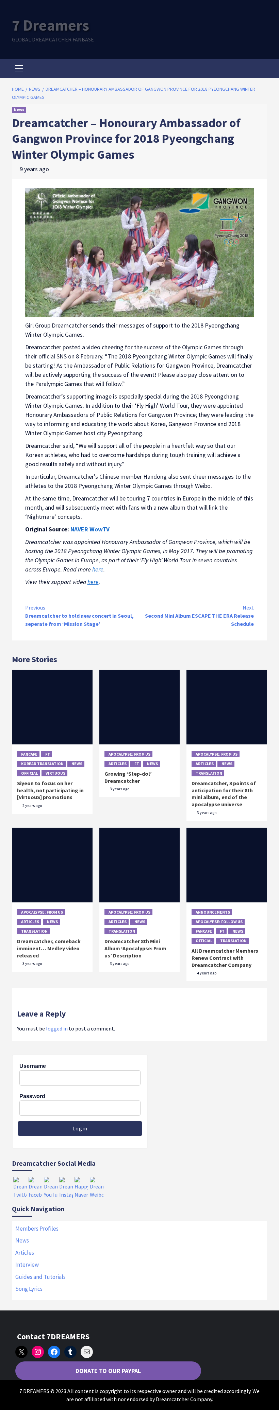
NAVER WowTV (90, 529)
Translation (209, 773)
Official (29, 773)
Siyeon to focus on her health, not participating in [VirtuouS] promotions (50, 790)
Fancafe (29, 754)
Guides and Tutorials (40, 1277)
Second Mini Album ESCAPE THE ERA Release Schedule (199, 615)
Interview (27, 1264)
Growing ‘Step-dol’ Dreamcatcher (128, 777)
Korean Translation (42, 763)
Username (32, 1066)
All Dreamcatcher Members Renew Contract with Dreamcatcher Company (225, 957)
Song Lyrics (29, 1288)
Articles (118, 763)
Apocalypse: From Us (129, 754)
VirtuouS (55, 773)
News (19, 109)
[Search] (259, 69)
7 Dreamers (50, 25)
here (97, 569)
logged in (57, 1028)
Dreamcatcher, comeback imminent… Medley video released (49, 948)
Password (32, 1096)
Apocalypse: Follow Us (219, 921)
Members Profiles (37, 1228)
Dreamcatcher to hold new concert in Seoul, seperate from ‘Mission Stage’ (79, 615)
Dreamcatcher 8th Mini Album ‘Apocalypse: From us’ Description (135, 948)
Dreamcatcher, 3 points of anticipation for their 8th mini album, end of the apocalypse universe (224, 794)
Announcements (213, 912)
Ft (47, 754)
